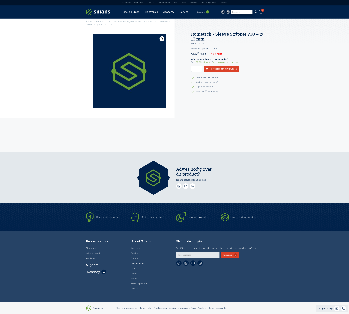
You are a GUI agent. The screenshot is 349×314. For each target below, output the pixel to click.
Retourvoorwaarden (218, 308)
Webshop (138, 3)
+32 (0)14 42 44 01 (202, 62)
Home (89, 21)
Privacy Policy (146, 308)
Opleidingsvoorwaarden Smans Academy (188, 308)
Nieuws (150, 3)
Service (184, 11)
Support (201, 12)
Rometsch (151, 21)
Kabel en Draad (130, 11)
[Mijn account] (256, 12)
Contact (223, 3)
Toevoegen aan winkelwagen (223, 69)
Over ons (126, 3)
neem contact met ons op (225, 62)
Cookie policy (160, 308)
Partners (193, 3)
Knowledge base (208, 3)
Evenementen (163, 3)
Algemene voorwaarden (127, 308)
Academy (168, 11)
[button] (162, 38)
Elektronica (151, 11)
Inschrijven (227, 255)
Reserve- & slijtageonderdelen (128, 21)
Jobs (175, 3)
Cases (183, 3)
